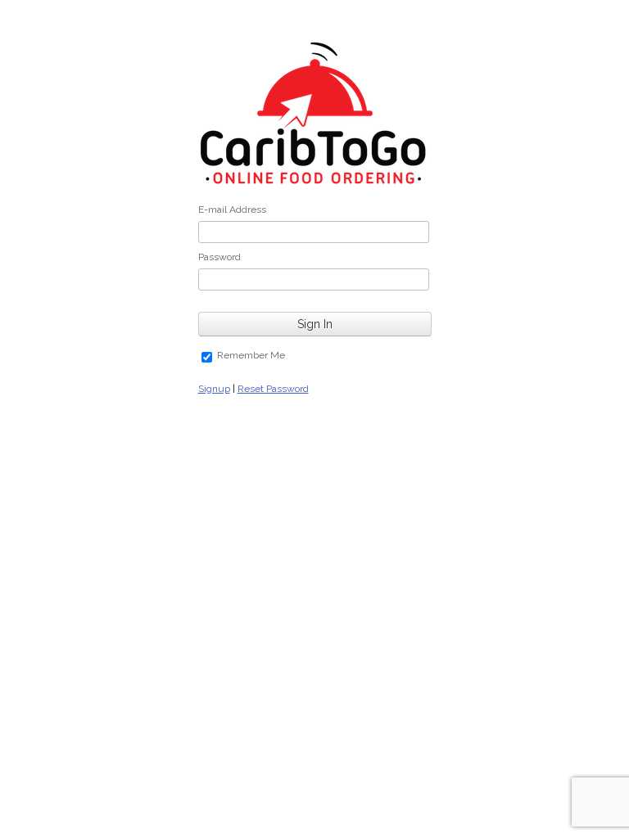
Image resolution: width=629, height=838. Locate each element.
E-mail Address (232, 209)
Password (219, 257)
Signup (214, 388)
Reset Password (273, 388)
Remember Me (251, 355)
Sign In (315, 324)
